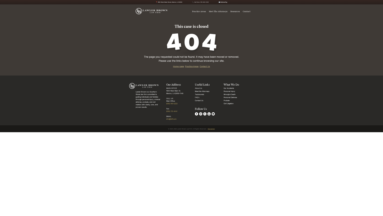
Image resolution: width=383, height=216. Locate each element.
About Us (198, 88)
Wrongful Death (230, 94)
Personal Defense (230, 97)
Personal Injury (229, 91)
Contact (246, 11)
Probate (227, 101)
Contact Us (205, 66)
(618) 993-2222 (172, 104)
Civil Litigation (228, 103)
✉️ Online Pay (223, 2)
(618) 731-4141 (171, 111)
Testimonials (199, 94)
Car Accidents (229, 88)
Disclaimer (211, 129)
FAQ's (197, 97)
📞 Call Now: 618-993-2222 (200, 2)
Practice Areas (199, 11)
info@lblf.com (171, 119)
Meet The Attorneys (218, 11)
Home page (178, 66)
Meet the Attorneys (202, 91)
